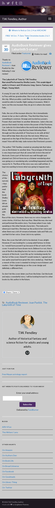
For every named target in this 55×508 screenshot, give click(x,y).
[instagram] (20, 3)
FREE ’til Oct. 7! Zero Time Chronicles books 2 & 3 (28, 36)
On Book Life (8, 461)
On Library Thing (9, 482)
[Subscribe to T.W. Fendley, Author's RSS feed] (3, 3)
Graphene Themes (22, 504)
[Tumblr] (16, 3)
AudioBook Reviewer (17, 302)
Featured (26, 53)
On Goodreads (8, 477)
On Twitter (7, 487)
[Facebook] (13, 3)
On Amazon (7, 450)
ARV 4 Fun (6, 427)
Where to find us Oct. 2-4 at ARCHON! (29, 30)
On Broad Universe (10, 466)
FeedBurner (33, 410)
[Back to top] (48, 501)
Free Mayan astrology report (14, 374)
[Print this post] (50, 53)
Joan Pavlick (35, 302)
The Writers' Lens (10, 432)
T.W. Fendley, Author (14, 19)
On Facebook (8, 471)
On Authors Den (9, 455)
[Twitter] (8, 3)
